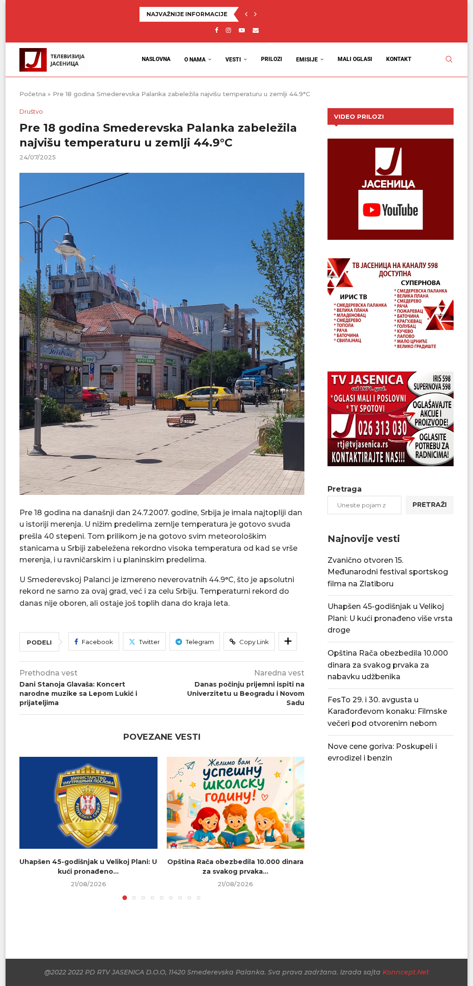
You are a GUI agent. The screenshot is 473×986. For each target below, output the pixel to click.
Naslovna (156, 59)
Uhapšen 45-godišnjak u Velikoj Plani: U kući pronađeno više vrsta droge (390, 618)
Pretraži (429, 504)
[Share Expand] (288, 641)
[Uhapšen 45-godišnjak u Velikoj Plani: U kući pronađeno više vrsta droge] (88, 803)
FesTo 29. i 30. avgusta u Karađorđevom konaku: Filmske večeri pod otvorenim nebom (387, 711)
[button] (246, 14)
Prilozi (271, 59)
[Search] (449, 59)
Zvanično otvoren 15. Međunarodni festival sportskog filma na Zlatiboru (387, 572)
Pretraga (344, 489)
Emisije (307, 59)
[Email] (256, 30)
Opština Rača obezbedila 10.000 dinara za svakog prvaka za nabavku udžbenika (387, 665)
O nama (195, 59)
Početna (32, 93)
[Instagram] (228, 30)
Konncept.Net (405, 972)
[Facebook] (216, 30)
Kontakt (399, 59)
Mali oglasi (355, 59)
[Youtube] (242, 30)
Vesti (233, 59)
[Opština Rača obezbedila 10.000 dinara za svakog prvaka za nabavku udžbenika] (236, 803)
